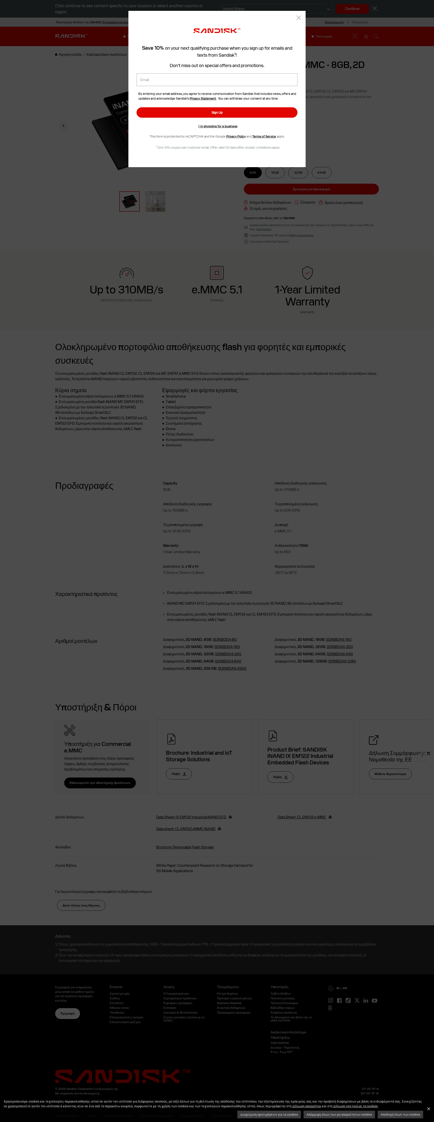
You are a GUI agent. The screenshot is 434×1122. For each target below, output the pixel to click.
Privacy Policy (236, 136)
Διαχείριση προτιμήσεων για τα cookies (269, 1114)
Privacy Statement (203, 98)
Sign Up (217, 112)
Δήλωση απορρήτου (306, 1106)
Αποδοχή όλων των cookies (400, 1114)
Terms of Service (264, 136)
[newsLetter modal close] (299, 18)
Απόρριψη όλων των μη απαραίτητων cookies (339, 1114)
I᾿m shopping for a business (217, 126)
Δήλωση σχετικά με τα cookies (355, 1106)
